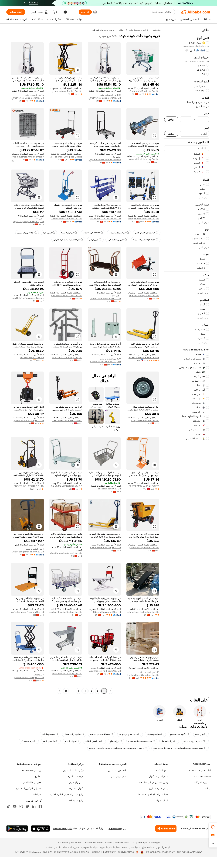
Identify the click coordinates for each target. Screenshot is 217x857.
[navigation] (186, 361)
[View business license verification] (137, 852)
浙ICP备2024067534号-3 (189, 852)
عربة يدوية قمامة (67, 233)
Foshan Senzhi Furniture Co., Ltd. (143, 675)
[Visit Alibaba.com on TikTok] (8, 806)
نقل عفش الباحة (49, 741)
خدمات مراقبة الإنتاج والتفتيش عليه (152, 794)
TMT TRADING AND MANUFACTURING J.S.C (65, 486)
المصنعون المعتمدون (117, 770)
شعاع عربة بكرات (154, 734)
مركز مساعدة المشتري (73, 770)
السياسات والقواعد (160, 800)
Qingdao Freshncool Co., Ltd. (145, 420)
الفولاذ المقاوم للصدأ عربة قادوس (67, 240)
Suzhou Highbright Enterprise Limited (65, 156)
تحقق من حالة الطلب (32, 782)
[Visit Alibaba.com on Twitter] (27, 806)
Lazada (108, 842)
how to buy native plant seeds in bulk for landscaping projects (116, 748)
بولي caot (199, 734)
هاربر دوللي (93, 240)
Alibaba (156, 30)
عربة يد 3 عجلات (27, 741)
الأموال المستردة (76, 788)
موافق (171, 119)
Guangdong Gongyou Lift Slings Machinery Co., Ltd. (27, 551)
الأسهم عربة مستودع (178, 734)
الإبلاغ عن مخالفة (76, 800)
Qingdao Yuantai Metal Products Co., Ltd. (65, 218)
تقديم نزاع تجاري (76, 782)
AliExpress (63, 842)
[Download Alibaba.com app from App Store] (40, 828)
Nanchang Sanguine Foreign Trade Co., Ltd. (142, 295)
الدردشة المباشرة (76, 776)
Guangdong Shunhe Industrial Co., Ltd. (142, 218)
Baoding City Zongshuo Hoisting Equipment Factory (27, 298)
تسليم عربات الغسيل (72, 734)
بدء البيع (38, 776)
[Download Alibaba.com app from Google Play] (17, 828)
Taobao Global (122, 842)
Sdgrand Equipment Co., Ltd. (107, 612)
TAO (133, 842)
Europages (154, 842)
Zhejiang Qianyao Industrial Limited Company (104, 159)
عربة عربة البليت (48, 734)
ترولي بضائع (114, 741)
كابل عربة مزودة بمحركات (193, 741)
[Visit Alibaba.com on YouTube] (15, 806)
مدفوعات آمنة (162, 770)
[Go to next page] (59, 691)
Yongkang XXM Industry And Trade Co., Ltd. (104, 671)
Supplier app (115, 828)
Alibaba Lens (198, 828)
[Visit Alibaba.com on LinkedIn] (34, 806)
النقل (121, 30)
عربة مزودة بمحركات (117, 233)
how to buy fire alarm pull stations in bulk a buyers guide (178, 748)
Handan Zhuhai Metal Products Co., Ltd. (27, 612)
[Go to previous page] (110, 691)
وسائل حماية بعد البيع (159, 788)
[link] (213, 827)
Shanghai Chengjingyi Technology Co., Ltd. (142, 612)
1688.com (76, 842)
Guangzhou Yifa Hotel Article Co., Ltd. (104, 298)
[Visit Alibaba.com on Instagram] (21, 806)
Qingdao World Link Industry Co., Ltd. (142, 159)
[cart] (54, 12)
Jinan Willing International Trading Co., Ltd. (65, 91)
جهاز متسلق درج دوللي (128, 734)
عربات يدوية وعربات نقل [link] (103, 30)
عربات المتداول (167, 741)
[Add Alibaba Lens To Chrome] (165, 828)
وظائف (207, 788)
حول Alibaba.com (202, 763)
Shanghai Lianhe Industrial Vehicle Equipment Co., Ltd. (104, 98)
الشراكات (37, 794)
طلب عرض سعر (118, 776)
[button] (95, 12)
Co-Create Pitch (202, 776)
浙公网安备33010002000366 (160, 852)
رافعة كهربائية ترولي (25, 233)
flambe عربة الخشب (91, 233)
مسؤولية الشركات (202, 782)
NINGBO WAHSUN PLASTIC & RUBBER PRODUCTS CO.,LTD (104, 361)
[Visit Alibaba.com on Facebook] (40, 806)
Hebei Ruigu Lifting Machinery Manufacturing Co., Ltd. (104, 547)
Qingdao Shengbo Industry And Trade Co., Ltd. (65, 295)
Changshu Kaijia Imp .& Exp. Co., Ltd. (27, 221)
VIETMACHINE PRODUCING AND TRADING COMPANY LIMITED (65, 420)
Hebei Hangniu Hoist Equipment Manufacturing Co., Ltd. (27, 420)
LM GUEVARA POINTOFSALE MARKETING (142, 357)
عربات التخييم (70, 741)
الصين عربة (47, 233)
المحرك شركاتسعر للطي (145, 233)
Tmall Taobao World (92, 842)
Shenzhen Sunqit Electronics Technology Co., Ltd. (65, 357)
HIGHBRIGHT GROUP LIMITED (105, 218)
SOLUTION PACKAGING (32, 357)
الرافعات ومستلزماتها (139, 30)
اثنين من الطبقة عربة (116, 240)
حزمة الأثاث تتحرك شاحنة (100, 734)
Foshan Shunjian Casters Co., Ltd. (65, 612)
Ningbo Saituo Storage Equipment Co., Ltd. (65, 553)
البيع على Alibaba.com (31, 770)
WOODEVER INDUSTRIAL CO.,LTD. (27, 486)
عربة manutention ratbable (140, 741)
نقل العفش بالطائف (93, 741)
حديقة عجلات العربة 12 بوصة (144, 240)
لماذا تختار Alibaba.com (200, 770)
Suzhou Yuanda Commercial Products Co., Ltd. (142, 91)
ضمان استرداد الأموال (159, 776)
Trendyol (142, 842)
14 (66, 691)
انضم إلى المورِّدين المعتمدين (29, 788)
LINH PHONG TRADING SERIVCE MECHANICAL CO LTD (142, 486)
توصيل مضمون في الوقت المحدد (154, 782)
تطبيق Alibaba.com (62, 828)
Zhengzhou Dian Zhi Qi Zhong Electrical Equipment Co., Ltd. (142, 547)
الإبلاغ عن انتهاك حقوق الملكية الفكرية (67, 794)
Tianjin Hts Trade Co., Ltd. (108, 488)
